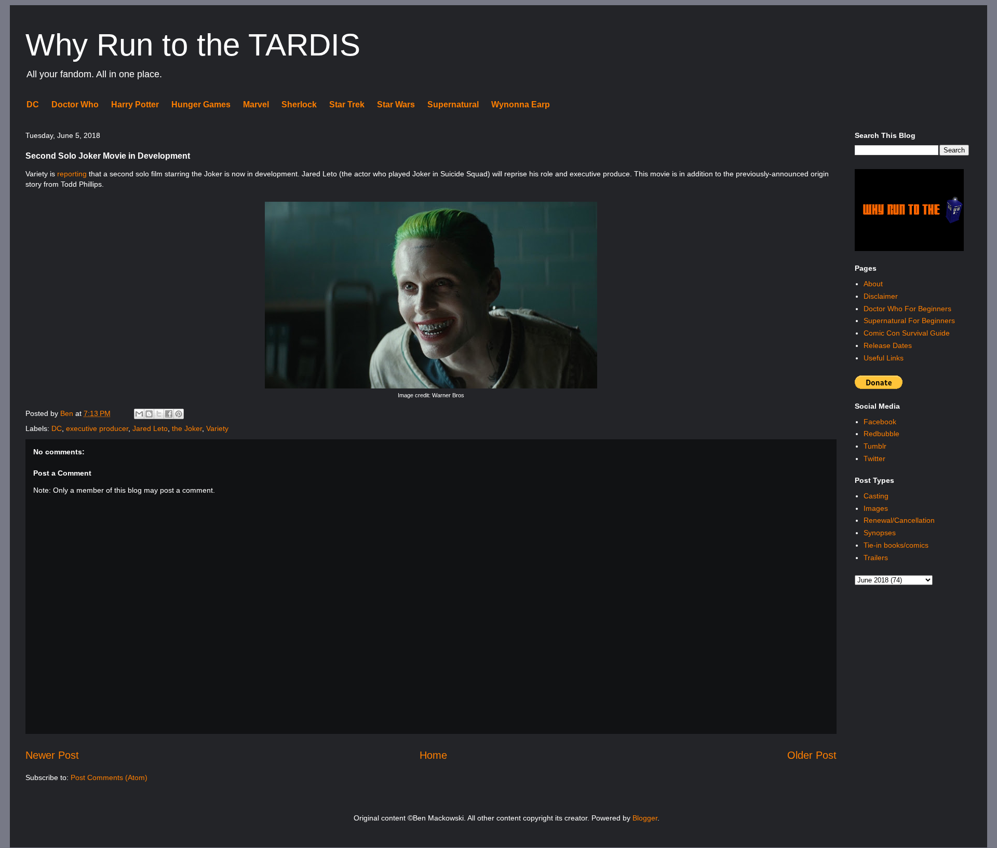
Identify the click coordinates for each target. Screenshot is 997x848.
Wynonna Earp (520, 104)
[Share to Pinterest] (178, 414)
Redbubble (881, 433)
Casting (876, 496)
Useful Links (884, 358)
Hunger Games (201, 104)
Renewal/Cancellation (899, 520)
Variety (217, 428)
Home (433, 755)
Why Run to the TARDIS (192, 44)
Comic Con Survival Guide (907, 333)
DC (32, 104)
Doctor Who (75, 104)
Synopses (880, 533)
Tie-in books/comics (896, 545)
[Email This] (139, 414)
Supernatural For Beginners (909, 320)
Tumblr (875, 446)
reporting (72, 174)
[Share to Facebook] (169, 414)
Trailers (876, 557)
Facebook (880, 422)
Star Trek (347, 104)
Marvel (256, 104)
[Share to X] (159, 414)
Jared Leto (150, 428)
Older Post (812, 755)
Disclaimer (881, 296)
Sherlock (299, 104)
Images (876, 508)
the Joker (187, 428)
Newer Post (52, 755)
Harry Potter (135, 104)
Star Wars (396, 104)
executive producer (97, 428)
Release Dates (888, 345)
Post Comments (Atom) (109, 777)
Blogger (644, 818)
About (873, 284)
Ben (67, 413)
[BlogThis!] (149, 414)
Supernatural (453, 104)
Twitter (874, 458)
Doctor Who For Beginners (907, 308)
